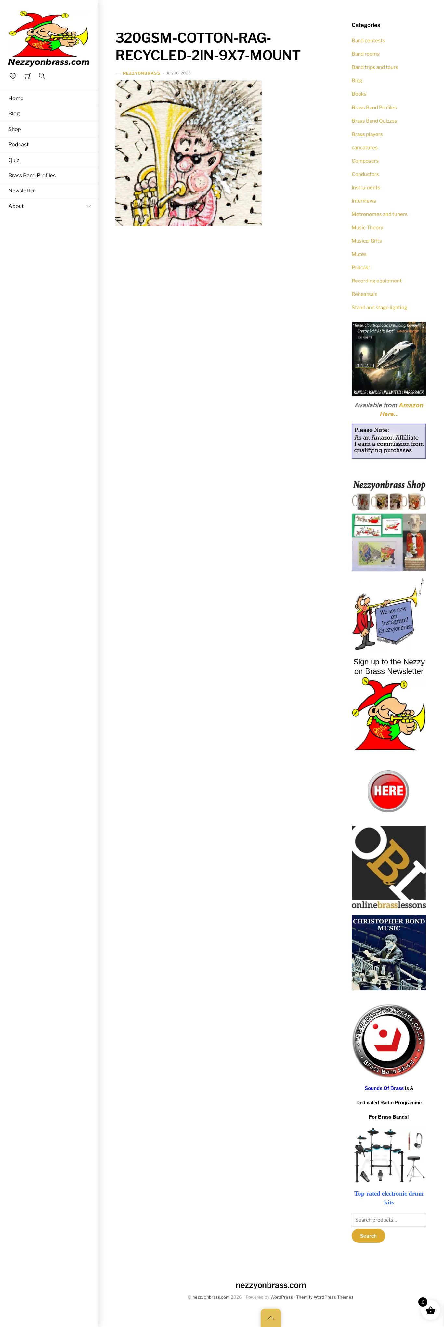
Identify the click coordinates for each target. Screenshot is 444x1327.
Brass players (367, 134)
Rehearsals (364, 294)
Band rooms (366, 54)
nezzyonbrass (141, 73)
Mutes (359, 254)
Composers (365, 161)
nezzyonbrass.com (211, 1297)
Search (368, 1236)
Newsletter (21, 191)
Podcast (18, 144)
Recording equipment (377, 281)
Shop (14, 129)
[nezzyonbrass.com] (48, 37)
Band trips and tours (375, 67)
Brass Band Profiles (32, 175)
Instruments (366, 187)
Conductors (365, 174)
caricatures (365, 147)
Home (15, 98)
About (16, 206)
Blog (14, 114)
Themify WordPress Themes (325, 1297)
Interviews (364, 201)
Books (359, 94)
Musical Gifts (367, 241)
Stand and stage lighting (379, 307)
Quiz (13, 160)
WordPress (281, 1297)
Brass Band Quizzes (374, 121)
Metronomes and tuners (380, 214)
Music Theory (367, 227)
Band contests (368, 40)
